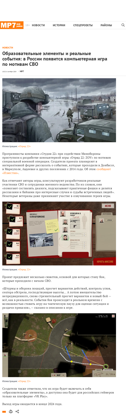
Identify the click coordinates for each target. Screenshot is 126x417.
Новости (38, 25)
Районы (106, 25)
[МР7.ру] (12, 25)
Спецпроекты (83, 25)
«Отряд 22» (24, 146)
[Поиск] (123, 25)
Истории (59, 25)
